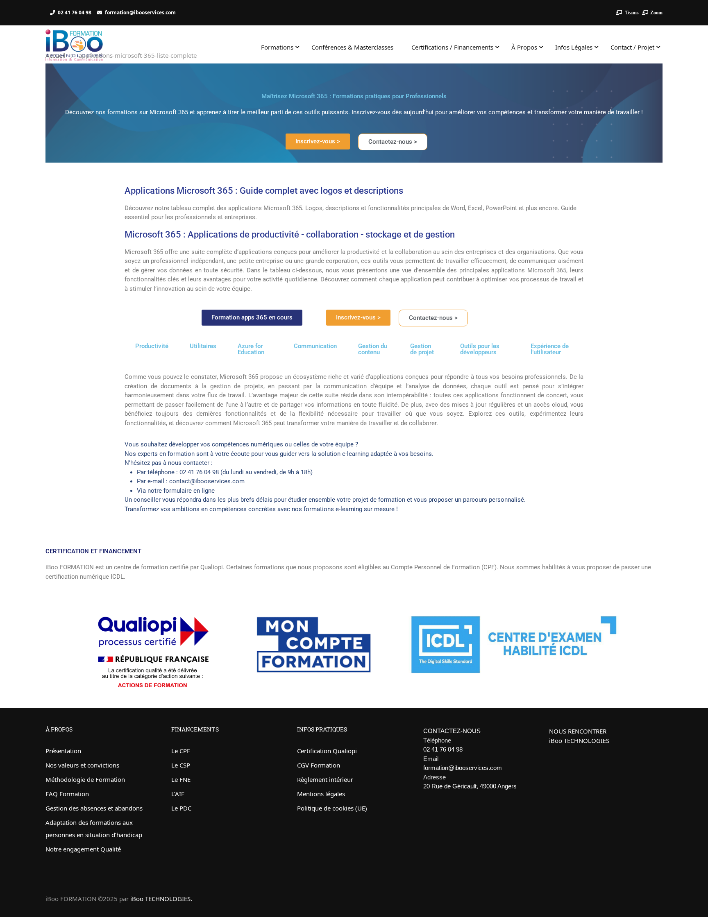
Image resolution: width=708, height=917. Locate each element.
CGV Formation (318, 765)
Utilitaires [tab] (203, 346)
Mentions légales (321, 794)
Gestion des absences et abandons (94, 808)
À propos (524, 47)
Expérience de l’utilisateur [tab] (550, 349)
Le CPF (180, 751)
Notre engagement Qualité (83, 849)
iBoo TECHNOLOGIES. (161, 898)
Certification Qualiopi (327, 751)
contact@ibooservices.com (207, 481)
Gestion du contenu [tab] (372, 349)
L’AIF (177, 794)
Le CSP (180, 765)
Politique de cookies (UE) (332, 808)
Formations (277, 47)
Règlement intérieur (325, 779)
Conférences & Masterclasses (352, 47)
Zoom (656, 12)
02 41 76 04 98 (74, 12)
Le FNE (181, 779)
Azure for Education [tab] (251, 349)
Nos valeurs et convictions (82, 765)
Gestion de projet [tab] (422, 349)
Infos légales (573, 47)
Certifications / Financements (452, 47)
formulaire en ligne (189, 490)
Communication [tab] (315, 346)
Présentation (63, 751)
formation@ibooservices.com (140, 12)
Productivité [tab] (151, 346)
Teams (631, 12)
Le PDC (181, 808)
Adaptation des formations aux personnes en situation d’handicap (93, 828)
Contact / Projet (632, 47)
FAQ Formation (67, 794)
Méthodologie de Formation (85, 779)
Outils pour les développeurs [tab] (479, 349)
